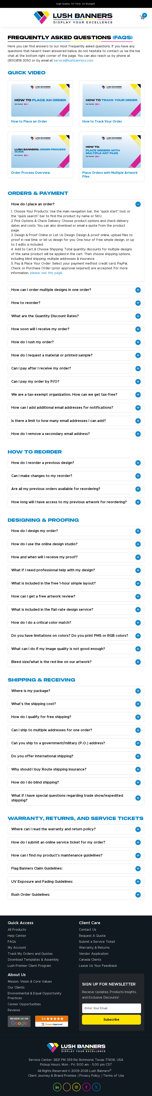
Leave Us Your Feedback (98, 965)
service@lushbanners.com (73, 60)
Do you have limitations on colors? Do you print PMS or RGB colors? (69, 636)
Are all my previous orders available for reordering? (55, 489)
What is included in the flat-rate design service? (52, 610)
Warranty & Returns (94, 947)
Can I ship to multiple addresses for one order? (51, 730)
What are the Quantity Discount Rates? (45, 316)
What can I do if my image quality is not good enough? (58, 649)
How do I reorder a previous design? (42, 463)
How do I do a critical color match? (41, 623)
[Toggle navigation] (9, 18)
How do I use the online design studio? (44, 544)
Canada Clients (90, 959)
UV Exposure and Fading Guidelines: (42, 882)
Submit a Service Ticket (97, 941)
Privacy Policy (89, 1075)
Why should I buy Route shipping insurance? (48, 769)
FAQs (12, 941)
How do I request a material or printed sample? (52, 355)
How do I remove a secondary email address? (50, 434)
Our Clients (16, 987)
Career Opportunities (24, 1004)
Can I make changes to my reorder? (41, 476)
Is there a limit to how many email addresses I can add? (58, 421)
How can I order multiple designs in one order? (51, 290)
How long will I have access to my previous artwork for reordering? (69, 502)
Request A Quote (92, 935)
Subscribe (111, 1019)
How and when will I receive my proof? (44, 557)
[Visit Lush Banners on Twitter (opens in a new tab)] (96, 1087)
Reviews (14, 1010)
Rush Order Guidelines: (30, 895)
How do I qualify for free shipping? (41, 717)
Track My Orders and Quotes (30, 953)
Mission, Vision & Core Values (30, 981)
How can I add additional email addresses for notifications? (62, 408)
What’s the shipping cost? (33, 704)
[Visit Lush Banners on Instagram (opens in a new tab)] (76, 1087)
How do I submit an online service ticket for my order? (58, 842)
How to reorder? (25, 303)
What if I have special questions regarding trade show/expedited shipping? (67, 798)
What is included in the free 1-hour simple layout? (53, 583)
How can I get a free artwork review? (43, 596)
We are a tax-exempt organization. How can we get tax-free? (64, 395)
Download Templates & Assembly (33, 959)
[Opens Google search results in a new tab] (19, 1021)
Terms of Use (113, 1075)
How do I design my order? (34, 531)
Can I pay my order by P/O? (35, 381)
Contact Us (87, 929)
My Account (17, 947)
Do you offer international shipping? (42, 756)
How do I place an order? (33, 204)
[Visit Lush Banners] (76, 1046)
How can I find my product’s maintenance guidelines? (57, 855)
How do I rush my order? (32, 342)
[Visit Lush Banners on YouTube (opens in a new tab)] (66, 1087)
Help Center (17, 935)
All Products (17, 929)
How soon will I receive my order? (40, 329)
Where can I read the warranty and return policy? (53, 829)
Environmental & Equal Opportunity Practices (34, 996)
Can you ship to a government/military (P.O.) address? (58, 743)
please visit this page (46, 273)
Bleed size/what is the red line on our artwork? (51, 662)
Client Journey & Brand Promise (52, 1075)
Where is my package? (30, 691)
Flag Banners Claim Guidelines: (37, 868)
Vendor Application (93, 953)
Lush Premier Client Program (29, 965)
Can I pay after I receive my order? (41, 368)
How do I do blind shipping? (35, 782)
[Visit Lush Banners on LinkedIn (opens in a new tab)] (57, 1087)
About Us (17, 975)
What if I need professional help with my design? (53, 570)
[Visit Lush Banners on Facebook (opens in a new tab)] (86, 1087)
